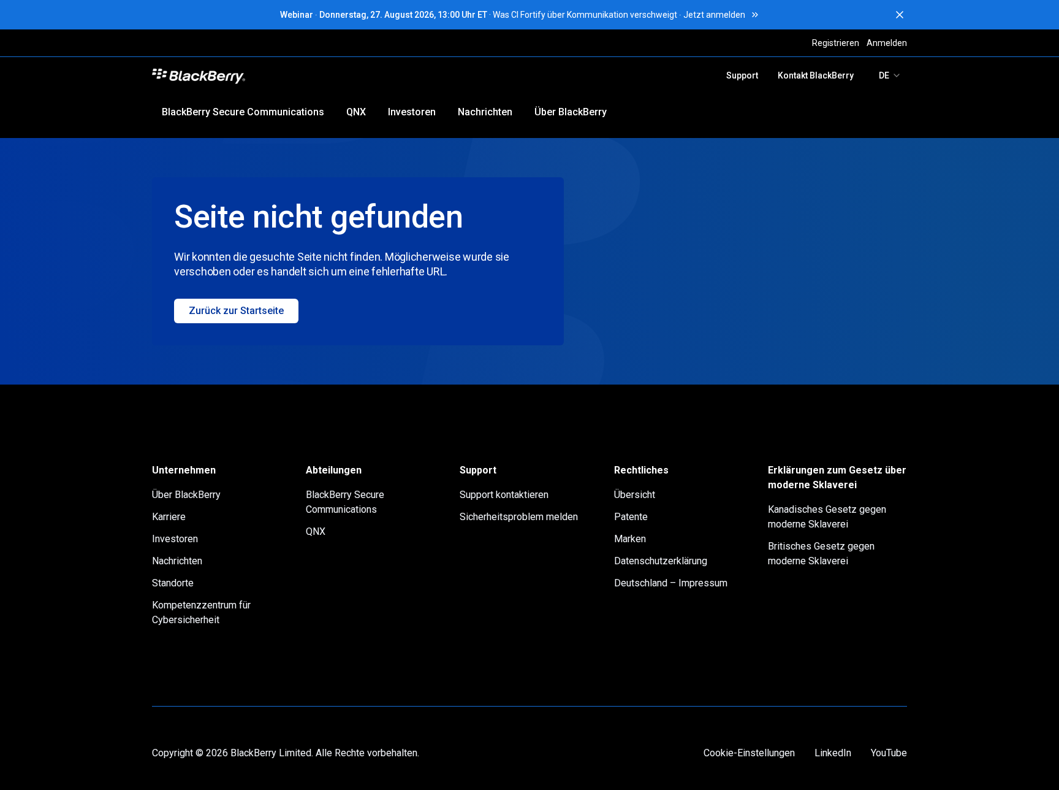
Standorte (173, 583)
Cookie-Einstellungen (749, 753)
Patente (631, 517)
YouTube (889, 753)
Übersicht (634, 494)
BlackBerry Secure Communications (243, 112)
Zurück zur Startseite (236, 310)
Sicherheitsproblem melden (519, 517)
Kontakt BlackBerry (816, 75)
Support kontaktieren (504, 494)
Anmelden (887, 43)
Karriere (169, 517)
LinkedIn (832, 753)
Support (742, 75)
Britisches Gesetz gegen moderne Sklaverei (821, 553)
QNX (356, 112)
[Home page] (285, 75)
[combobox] (890, 75)
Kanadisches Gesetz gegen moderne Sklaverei (827, 517)
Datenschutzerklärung (660, 561)
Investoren (412, 112)
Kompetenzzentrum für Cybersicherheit (201, 612)
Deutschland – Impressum (670, 583)
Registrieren (835, 43)
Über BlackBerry (570, 112)
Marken (630, 539)
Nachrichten (485, 112)
